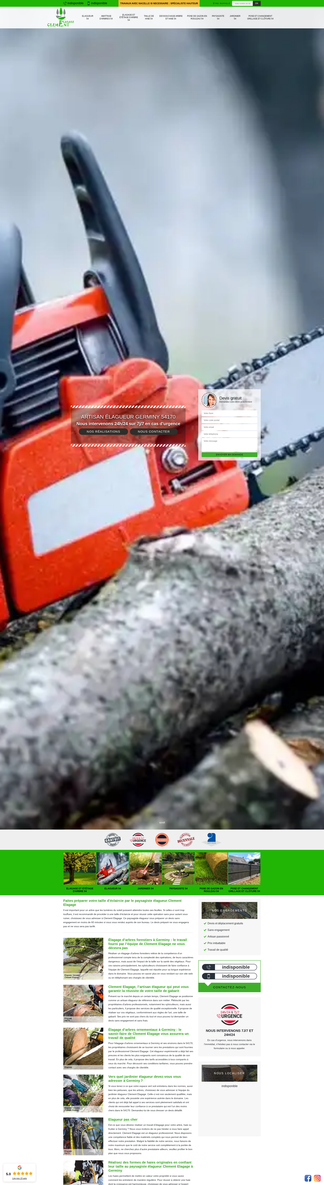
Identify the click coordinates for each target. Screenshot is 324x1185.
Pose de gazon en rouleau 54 (197, 17)
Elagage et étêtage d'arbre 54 (128, 17)
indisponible (75, 3)
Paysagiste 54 (218, 17)
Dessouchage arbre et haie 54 (171, 17)
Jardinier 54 (235, 17)
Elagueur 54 (87, 17)
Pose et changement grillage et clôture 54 (260, 17)
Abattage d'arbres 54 (106, 17)
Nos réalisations (103, 431)
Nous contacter (154, 431)
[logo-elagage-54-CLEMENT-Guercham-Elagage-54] (60, 17)
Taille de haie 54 (149, 17)
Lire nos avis (19, 1178)
